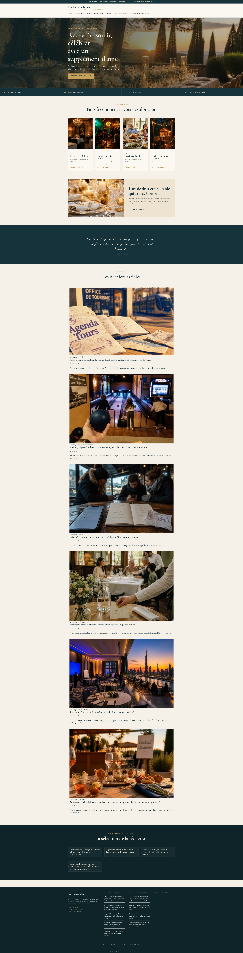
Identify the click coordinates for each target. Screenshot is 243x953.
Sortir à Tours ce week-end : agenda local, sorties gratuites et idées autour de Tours (114, 899)
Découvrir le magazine (81, 76)
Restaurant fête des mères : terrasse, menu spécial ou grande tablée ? (113, 925)
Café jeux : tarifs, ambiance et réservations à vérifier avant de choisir (155, 852)
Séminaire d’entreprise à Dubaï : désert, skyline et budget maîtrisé (114, 933)
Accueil (71, 14)
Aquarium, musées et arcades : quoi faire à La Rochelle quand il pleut (120, 850)
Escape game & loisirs (102, 14)
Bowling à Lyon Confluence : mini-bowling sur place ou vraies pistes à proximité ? (114, 907)
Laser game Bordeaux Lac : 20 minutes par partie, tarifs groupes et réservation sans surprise (84, 866)
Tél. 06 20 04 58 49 (74, 912)
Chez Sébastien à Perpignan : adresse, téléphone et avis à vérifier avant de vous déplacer (85, 852)
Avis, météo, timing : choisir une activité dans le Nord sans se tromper (114, 916)
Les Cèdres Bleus (74, 907)
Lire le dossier (138, 210)
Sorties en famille (121, 14)
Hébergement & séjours (139, 14)
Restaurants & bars (84, 14)
